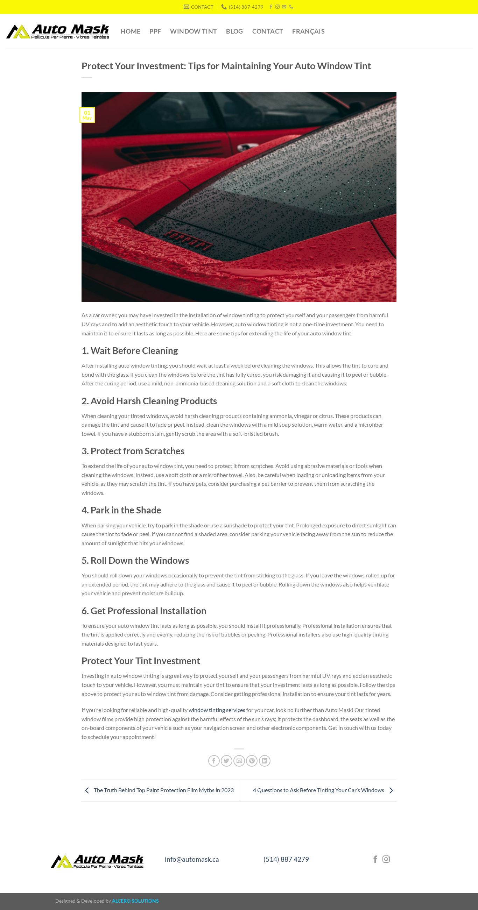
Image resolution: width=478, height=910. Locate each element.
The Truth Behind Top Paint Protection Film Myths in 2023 (163, 790)
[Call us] (291, 7)
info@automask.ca (192, 859)
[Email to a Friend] (239, 761)
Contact (267, 31)
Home (130, 31)
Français (308, 31)
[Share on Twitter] (226, 761)
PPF (155, 31)
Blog (234, 31)
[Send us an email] (284, 7)
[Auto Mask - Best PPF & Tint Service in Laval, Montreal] (57, 31)
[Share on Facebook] (214, 761)
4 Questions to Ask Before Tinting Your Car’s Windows (319, 790)
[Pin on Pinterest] (252, 761)
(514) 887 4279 (286, 859)
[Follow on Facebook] (271, 7)
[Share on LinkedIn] (264, 761)
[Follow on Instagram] (277, 7)
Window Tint (193, 31)
